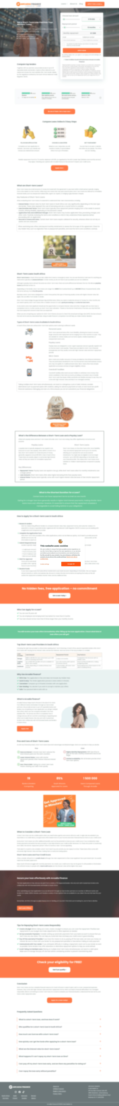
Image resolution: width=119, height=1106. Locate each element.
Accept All (71, 564)
